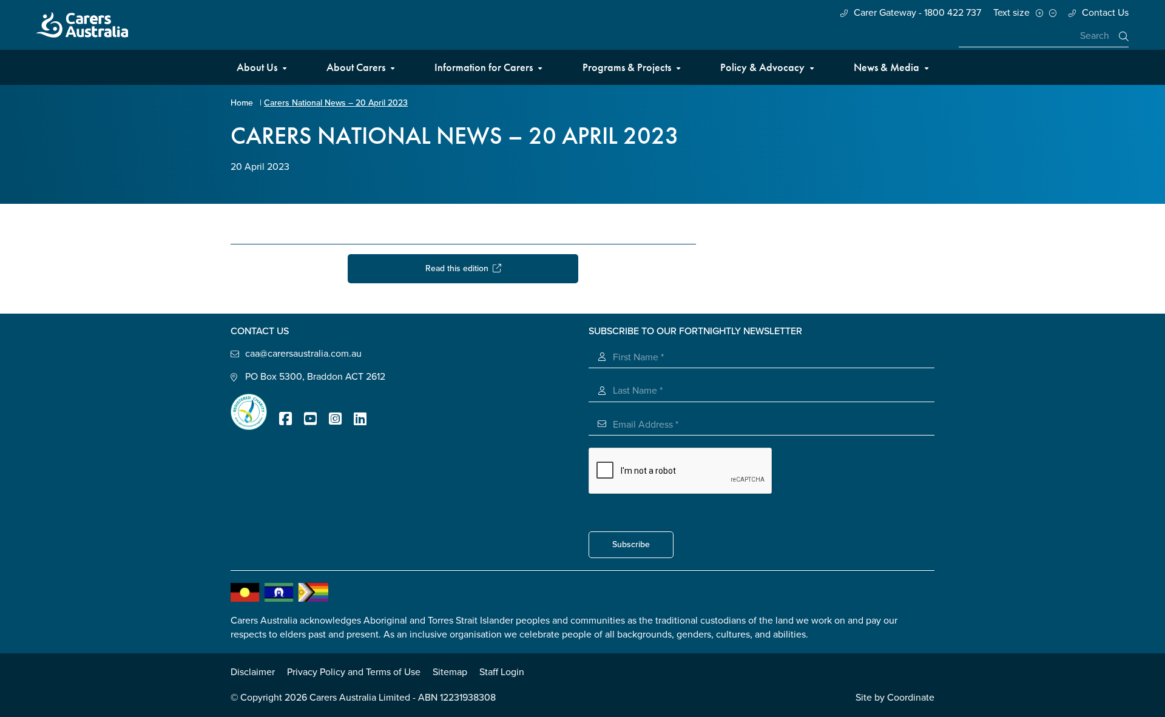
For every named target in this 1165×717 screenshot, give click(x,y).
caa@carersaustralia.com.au (303, 354)
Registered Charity (249, 412)
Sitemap (450, 672)
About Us (257, 67)
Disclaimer (253, 672)
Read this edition (459, 268)
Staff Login (501, 672)
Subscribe (631, 544)
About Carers (355, 67)
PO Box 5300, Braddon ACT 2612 (315, 377)
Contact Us (1105, 13)
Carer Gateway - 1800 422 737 (917, 13)
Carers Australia (82, 25)
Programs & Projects (626, 67)
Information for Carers (483, 67)
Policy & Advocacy (762, 67)
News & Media (886, 67)
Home (242, 103)
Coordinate (910, 698)
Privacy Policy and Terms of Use (353, 672)
